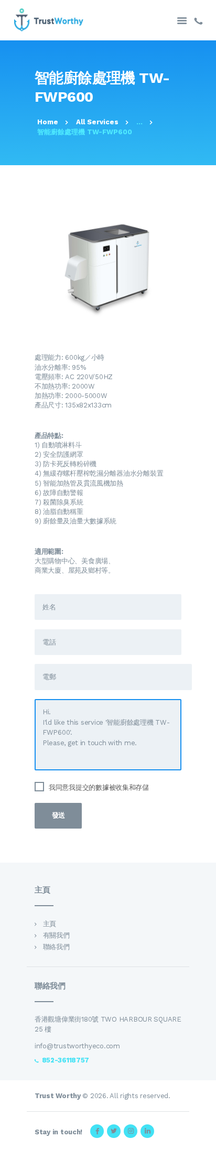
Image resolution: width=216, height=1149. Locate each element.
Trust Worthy (58, 1096)
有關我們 (56, 935)
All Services (97, 122)
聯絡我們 (56, 947)
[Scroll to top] (202, 1135)
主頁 (49, 924)
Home (47, 122)
